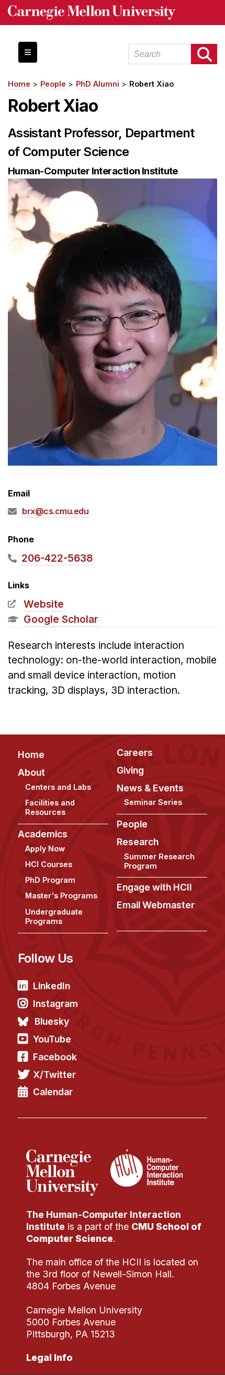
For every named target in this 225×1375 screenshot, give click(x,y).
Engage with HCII (154, 887)
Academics (43, 833)
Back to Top (172, 1354)
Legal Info (49, 1357)
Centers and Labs (58, 787)
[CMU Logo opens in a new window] (112, 12)
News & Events (150, 788)
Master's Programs (61, 895)
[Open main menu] (27, 52)
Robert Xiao (151, 83)
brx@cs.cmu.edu (55, 511)
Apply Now (45, 848)
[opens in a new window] (67, 1155)
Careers (135, 752)
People (53, 83)
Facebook (55, 1056)
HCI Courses (48, 864)
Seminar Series (153, 802)
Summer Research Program (159, 861)
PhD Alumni (97, 83)
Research (138, 841)
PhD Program (50, 879)
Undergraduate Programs (54, 916)
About (31, 772)
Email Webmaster (156, 904)
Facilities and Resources (50, 807)
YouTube (52, 1039)
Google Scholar (61, 619)
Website (44, 604)
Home (19, 83)
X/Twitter (54, 1074)
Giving (130, 770)
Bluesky (52, 1021)
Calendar (53, 1091)
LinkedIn (51, 985)
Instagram (55, 1003)
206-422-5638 (57, 558)
